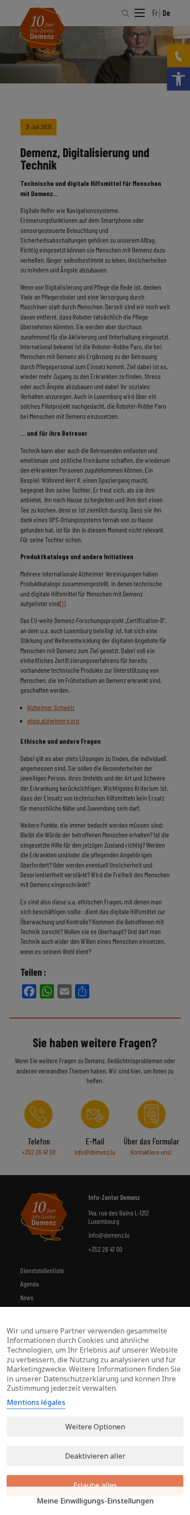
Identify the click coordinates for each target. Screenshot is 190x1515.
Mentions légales (36, 1402)
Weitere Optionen (95, 1427)
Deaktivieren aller (95, 1456)
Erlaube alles (95, 1485)
